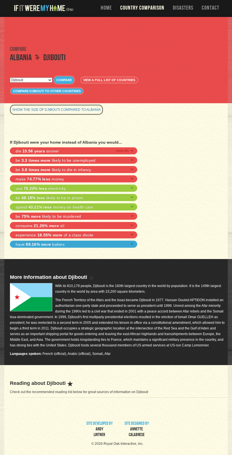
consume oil (40, 225)
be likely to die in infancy (53, 169)
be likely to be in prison (49, 197)
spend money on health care (54, 207)
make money (40, 179)
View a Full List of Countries (109, 80)
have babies (40, 244)
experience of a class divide (54, 235)
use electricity (41, 188)
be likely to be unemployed (55, 160)
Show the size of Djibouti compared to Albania (56, 110)
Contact (210, 8)
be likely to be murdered (48, 216)
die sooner (37, 151)
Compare (64, 80)
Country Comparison (142, 8)
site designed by (136, 429)
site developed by (99, 429)
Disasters (183, 8)
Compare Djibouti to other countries (47, 91)
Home (106, 8)
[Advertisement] (116, 31)
